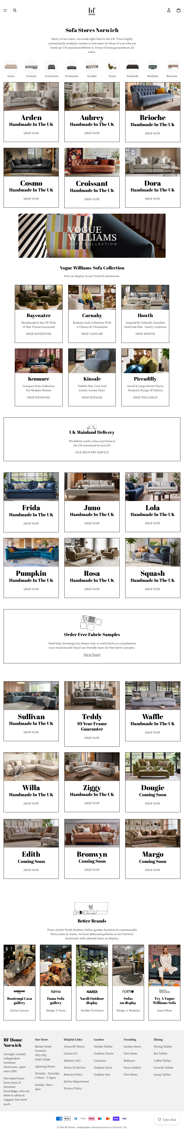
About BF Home (74, 1046)
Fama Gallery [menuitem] (132, 1067)
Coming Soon (152, 791)
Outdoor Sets (102, 1074)
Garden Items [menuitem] (132, 1046)
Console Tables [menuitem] (163, 1067)
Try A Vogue (164, 998)
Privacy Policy (73, 1088)
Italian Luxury (19, 1010)
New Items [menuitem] (131, 1053)
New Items (131, 1074)
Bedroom (129, 1060)
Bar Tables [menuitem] (160, 1053)
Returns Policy (73, 1074)
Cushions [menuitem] (100, 1060)
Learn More (164, 1010)
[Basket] (179, 10)
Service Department (76, 1081)
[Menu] (5, 10)
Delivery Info (72, 1060)
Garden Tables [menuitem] (103, 1046)
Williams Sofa (164, 1002)
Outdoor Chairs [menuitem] (104, 1053)
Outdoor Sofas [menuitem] (103, 1067)
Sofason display (128, 1000)
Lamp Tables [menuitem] (162, 1074)
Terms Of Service (74, 1067)
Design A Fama (56, 1010)
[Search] (15, 10)
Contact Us (71, 1053)
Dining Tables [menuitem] (163, 1046)
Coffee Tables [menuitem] (162, 1060)
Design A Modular (128, 1010)
